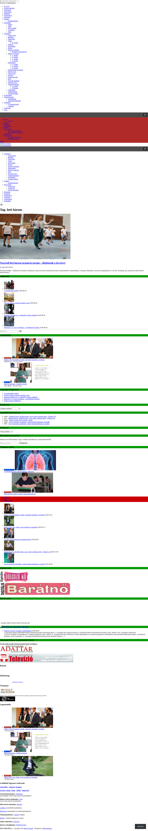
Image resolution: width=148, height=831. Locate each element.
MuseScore (3, 811)
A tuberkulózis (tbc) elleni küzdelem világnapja (19, 471)
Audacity (12, 787)
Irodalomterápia (13, 21)
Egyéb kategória (9, 8)
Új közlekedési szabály (11, 291)
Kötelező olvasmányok (19, 52)
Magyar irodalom (13, 50)
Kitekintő (7, 14)
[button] (145, 114)
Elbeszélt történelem (14, 101)
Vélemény (7, 102)
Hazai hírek (7, 12)
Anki (20, 799)
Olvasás (10, 75)
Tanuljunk (7, 33)
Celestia (16, 815)
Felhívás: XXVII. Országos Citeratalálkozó (18, 631)
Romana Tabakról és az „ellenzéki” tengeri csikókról (20, 315)
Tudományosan (9, 97)
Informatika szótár (13, 139)
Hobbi (10, 24)
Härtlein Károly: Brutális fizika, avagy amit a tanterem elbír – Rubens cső (32, 416)
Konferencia (8, 15)
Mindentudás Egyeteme (15, 70)
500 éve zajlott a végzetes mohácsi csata (16, 303)
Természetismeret (13, 84)
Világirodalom (12, 92)
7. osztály (15, 59)
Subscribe (140, 826)
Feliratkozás (23, 443)
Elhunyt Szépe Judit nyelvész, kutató (21, 420)
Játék (9, 26)
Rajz (9, 79)
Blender (19, 804)
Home (5, 119)
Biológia (10, 37)
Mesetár (6, 127)
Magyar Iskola (28, 828)
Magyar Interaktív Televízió (17, 627)
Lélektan (11, 106)
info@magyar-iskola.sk (17, 682)
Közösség (7, 17)
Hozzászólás (8, 501)
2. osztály (15, 64)
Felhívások (7, 10)
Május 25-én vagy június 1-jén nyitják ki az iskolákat (21, 527)
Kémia (10, 48)
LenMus (2, 808)
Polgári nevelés (13, 77)
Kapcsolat (7, 124)
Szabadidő (7, 23)
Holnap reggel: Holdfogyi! (12, 401)
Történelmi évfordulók (14, 137)
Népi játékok (7, 129)
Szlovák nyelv (12, 82)
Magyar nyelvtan (13, 53)
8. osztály (15, 43)
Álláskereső (7, 134)
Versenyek (7, 108)
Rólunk (6, 123)
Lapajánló (11, 30)
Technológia (8, 95)
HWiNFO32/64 (21, 825)
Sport (9, 32)
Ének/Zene (11, 39)
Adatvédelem (7, 126)
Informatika (11, 46)
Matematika (12, 63)
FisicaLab (16, 821)
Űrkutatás (15, 88)
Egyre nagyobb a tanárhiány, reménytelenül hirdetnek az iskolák (29, 422)
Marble (2, 818)
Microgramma (47, 828)
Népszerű (7, 497)
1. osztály (15, 55)
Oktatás (6, 19)
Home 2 (10, 121)
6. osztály (15, 57)
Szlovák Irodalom (13, 81)
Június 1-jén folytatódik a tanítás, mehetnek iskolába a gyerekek (24, 360)
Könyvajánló (12, 28)
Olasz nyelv (12, 73)
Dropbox (19, 787)
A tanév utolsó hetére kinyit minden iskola (17, 539)
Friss (5, 499)
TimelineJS (19, 794)
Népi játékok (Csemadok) (15, 132)
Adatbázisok (12, 99)
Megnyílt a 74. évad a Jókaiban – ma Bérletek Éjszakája (22, 327)
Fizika (10, 41)
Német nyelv (12, 72)
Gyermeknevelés (13, 104)
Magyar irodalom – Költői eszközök (15, 384)
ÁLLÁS (6, 6)
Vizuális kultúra (13, 93)
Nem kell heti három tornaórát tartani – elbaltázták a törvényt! (32, 263)
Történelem (11, 90)
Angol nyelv (12, 35)
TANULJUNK (8, 135)
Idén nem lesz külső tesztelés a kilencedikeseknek (19, 494)
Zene (5, 110)
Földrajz (10, 44)
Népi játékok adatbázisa (14, 131)
